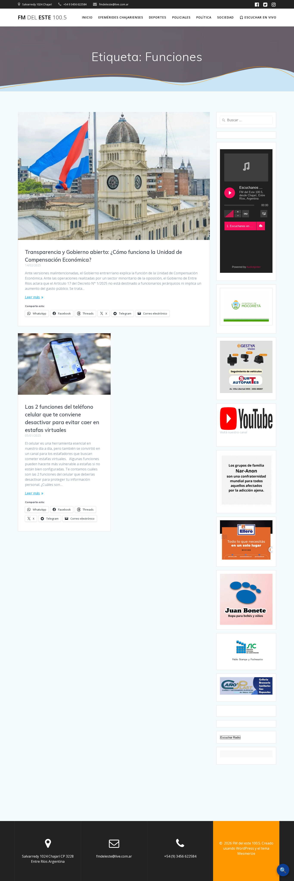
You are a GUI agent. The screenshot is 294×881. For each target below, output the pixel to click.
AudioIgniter (253, 267)
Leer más (32, 297)
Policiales (181, 17)
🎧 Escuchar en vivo (258, 17)
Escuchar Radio (230, 737)
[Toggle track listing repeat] (245, 213)
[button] (260, 226)
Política (203, 17)
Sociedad (225, 17)
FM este (42, 17)
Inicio (87, 17)
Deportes (157, 17)
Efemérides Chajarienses (120, 17)
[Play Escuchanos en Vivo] (229, 192)
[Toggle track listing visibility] (263, 213)
